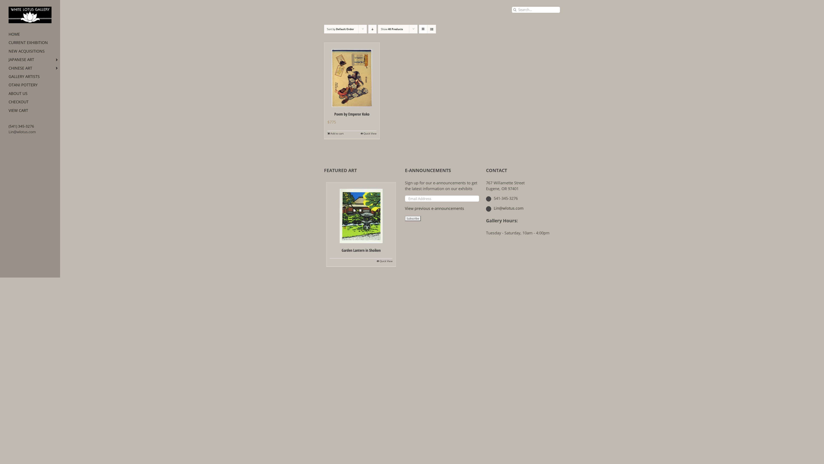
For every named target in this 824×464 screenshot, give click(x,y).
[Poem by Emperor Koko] (352, 75)
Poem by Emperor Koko (352, 114)
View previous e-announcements (434, 208)
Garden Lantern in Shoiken (361, 250)
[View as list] (431, 29)
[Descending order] (372, 29)
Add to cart (337, 133)
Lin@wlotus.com (22, 131)
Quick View (370, 133)
